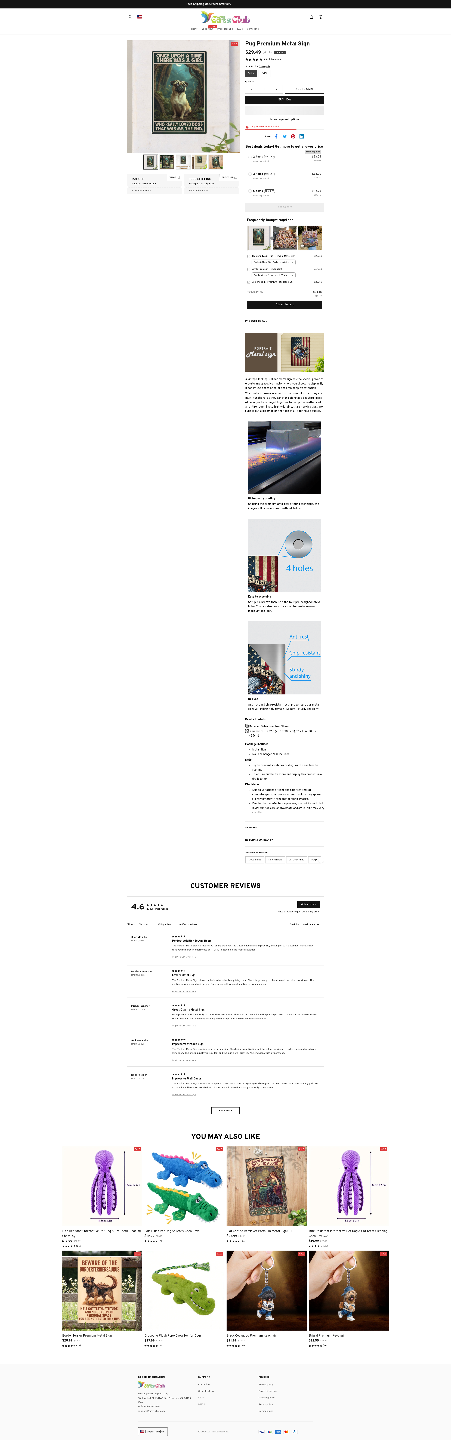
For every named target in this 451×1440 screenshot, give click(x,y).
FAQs (201, 1397)
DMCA (201, 1404)
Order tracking (206, 1391)
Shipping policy (266, 1397)
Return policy (265, 1404)
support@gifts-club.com (151, 1411)
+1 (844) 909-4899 (149, 1406)
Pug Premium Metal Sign (184, 957)
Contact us (204, 1384)
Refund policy (265, 1411)
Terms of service (267, 1391)
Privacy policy (265, 1384)
